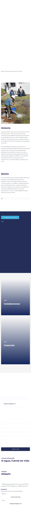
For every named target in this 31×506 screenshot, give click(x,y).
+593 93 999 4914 (6, 412)
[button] (10, 217)
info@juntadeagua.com (9, 403)
